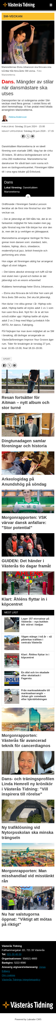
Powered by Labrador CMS (28, 1019)
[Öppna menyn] (51, 5)
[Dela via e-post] (32, 136)
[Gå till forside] (19, 5)
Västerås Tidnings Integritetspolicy (21, 979)
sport (6, 359)
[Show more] (28, 196)
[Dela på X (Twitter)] (28, 136)
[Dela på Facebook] (23, 136)
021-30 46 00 (14, 954)
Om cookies (8, 975)
